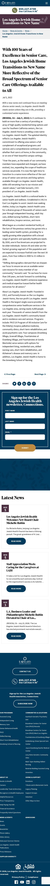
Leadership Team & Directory (10, 789)
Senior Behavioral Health (9, 728)
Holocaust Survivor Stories (9, 841)
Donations (29, 781)
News (27, 30)
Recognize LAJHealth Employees (12, 793)
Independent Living (7, 720)
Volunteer (29, 797)
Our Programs (6, 713)
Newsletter (4, 829)
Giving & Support (33, 777)
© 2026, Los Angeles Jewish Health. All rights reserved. (20, 873)
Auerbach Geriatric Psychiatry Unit (36, 718)
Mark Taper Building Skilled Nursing (35, 763)
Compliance (33, 877)
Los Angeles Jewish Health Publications (9, 846)
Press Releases (5, 852)
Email (7, 432)
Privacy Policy (18, 877)
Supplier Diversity (8, 856)
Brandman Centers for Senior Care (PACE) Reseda (36, 725)
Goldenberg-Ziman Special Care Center (37, 742)
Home (5, 30)
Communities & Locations (36, 713)
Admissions (30, 817)
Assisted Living (5, 717)
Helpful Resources (6, 797)
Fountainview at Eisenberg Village (37, 737)
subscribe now (25, 703)
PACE (2, 732)
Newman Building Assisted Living (37, 768)
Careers (3, 785)
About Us (4, 777)
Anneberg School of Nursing (10, 744)
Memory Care (5, 724)
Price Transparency (7, 801)
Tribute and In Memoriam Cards (36, 785)
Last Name (9, 421)
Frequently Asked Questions (10, 812)
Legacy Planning (31, 789)
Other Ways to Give (32, 801)
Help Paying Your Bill (7, 805)
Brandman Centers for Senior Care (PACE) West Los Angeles (36, 732)
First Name (10, 410)
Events (2, 825)
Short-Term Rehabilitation (9, 740)
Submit (25, 448)
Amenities (29, 772)
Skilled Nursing (5, 736)
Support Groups (31, 793)
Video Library (4, 837)
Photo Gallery (5, 833)
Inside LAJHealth (6, 781)
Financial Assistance (7, 808)
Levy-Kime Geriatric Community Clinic (36, 756)
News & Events (16, 30)
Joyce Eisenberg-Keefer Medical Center (37, 749)
